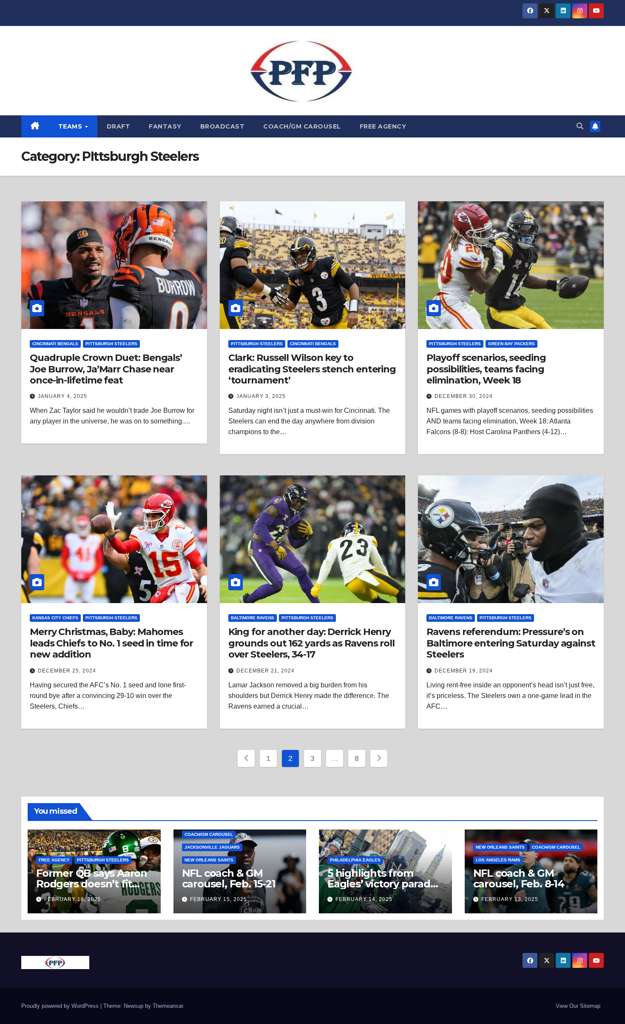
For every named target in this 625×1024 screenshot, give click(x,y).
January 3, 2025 (261, 396)
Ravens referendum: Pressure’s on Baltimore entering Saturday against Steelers (510, 643)
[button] (580, 126)
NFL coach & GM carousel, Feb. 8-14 (518, 878)
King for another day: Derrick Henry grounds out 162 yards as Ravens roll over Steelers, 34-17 (311, 643)
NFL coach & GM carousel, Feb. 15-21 (229, 878)
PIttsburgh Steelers (111, 343)
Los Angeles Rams (498, 860)
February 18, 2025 (72, 899)
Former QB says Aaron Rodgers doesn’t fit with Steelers (91, 884)
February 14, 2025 (363, 899)
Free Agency (383, 126)
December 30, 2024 (464, 396)
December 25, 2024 (67, 671)
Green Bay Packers (511, 343)
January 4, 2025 (62, 396)
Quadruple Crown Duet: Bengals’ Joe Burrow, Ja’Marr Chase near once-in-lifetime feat (106, 369)
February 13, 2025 (509, 899)
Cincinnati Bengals (55, 343)
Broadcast (222, 126)
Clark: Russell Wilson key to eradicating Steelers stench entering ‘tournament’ (312, 369)
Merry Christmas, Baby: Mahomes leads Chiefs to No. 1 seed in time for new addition (111, 643)
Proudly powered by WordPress (60, 1006)
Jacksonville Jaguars (212, 847)
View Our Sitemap (578, 1006)
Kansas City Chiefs (55, 617)
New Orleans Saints (209, 860)
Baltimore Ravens (252, 617)
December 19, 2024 (464, 671)
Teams (71, 126)
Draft (119, 126)
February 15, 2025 (218, 899)
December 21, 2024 (265, 671)
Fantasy (165, 126)
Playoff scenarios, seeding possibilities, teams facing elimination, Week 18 (485, 369)
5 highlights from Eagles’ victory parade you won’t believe (382, 884)
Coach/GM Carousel (302, 126)
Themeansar (168, 1006)
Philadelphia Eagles (355, 860)
